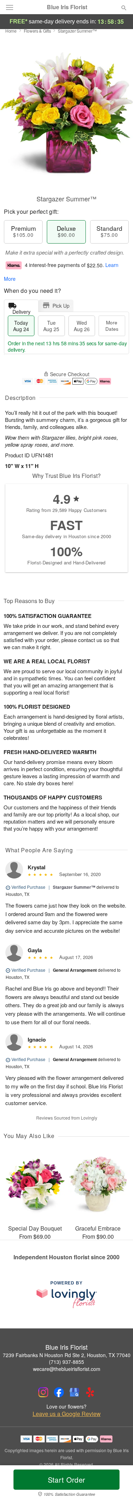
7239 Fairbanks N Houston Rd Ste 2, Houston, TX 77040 (67, 1355)
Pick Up (61, 305)
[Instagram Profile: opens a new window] (43, 1392)
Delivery (21, 310)
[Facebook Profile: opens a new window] (59, 1392)
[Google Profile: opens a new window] (74, 1392)
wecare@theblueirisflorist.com (66, 1368)
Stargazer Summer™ (74, 887)
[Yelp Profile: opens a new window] (90, 1392)
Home (11, 31)
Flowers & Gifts (37, 31)
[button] (118, 1484)
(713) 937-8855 (66, 1361)
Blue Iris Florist (67, 7)
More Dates (111, 325)
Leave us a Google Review (67, 1414)
